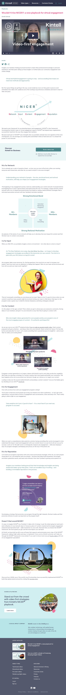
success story (34, 579)
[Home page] (7, 3)
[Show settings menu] (59, 53)
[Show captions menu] (53, 53)
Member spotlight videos (19, 674)
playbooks (5, 9)
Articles (15, 3)
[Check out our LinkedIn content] (31, 688)
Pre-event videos (17, 671)
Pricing (35, 674)
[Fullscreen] (62, 53)
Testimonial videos (17, 667)
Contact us (37, 679)
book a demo (54, 536)
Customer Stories (47, 3)
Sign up (14, 683)
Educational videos (17, 669)
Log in (14, 681)
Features (36, 676)
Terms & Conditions (33, 692)
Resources (35, 3)
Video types (24, 3)
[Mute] (56, 53)
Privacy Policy (22, 692)
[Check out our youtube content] (34, 688)
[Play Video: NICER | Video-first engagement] (33, 35)
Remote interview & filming (41, 667)
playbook (21, 382)
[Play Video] (3, 53)
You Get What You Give (35, 251)
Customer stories (38, 671)
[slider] (30, 53)
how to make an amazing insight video (41, 327)
